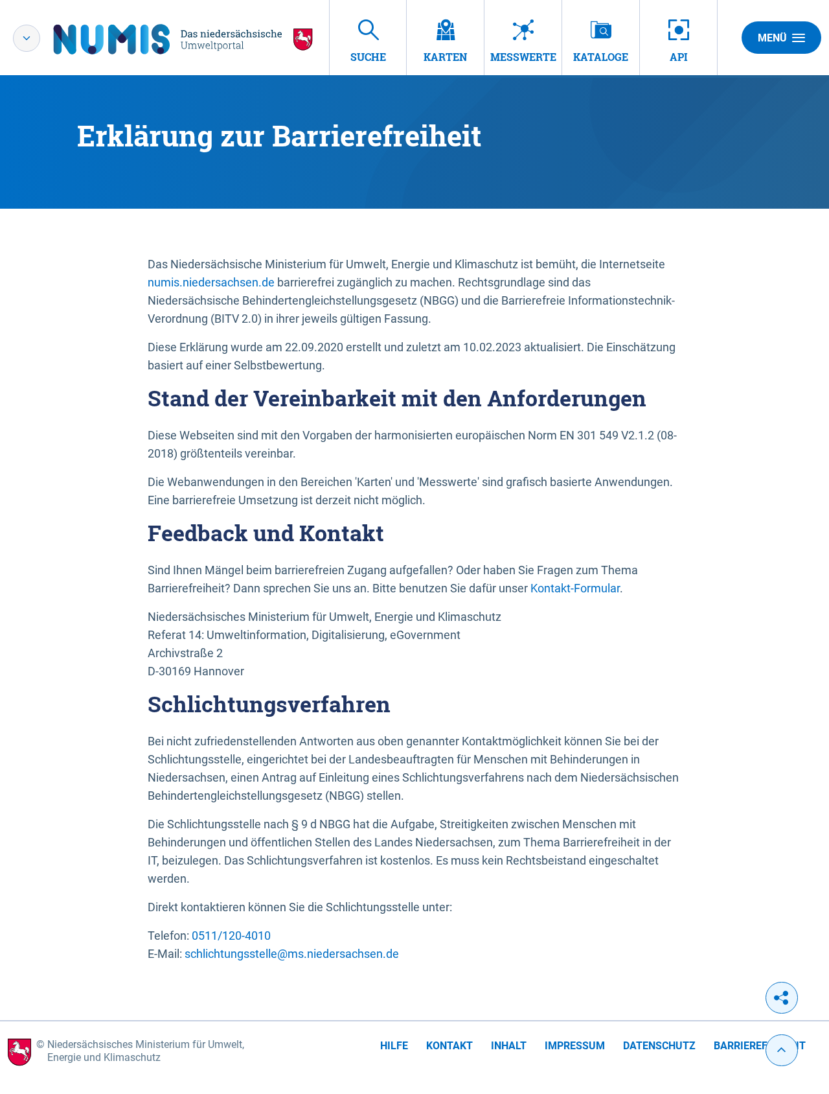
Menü (772, 38)
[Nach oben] (782, 1050)
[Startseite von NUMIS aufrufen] (183, 39)
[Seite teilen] (782, 998)
